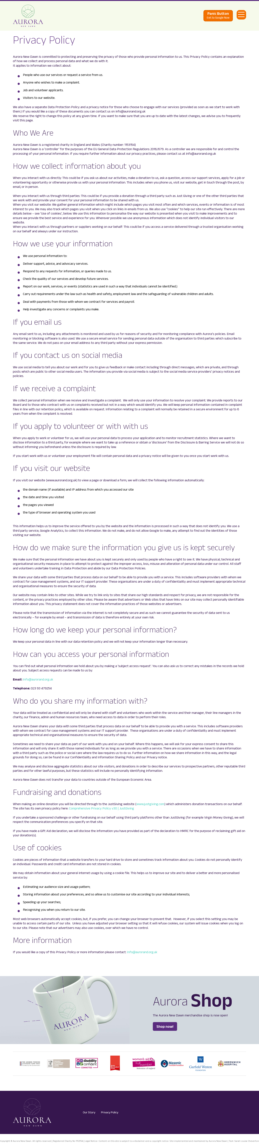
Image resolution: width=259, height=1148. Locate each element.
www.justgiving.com (150, 804)
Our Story (89, 1112)
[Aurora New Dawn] (28, 16)
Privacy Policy (109, 1112)
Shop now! (164, 1026)
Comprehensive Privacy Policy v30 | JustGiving (101, 808)
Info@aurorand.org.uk (38, 679)
